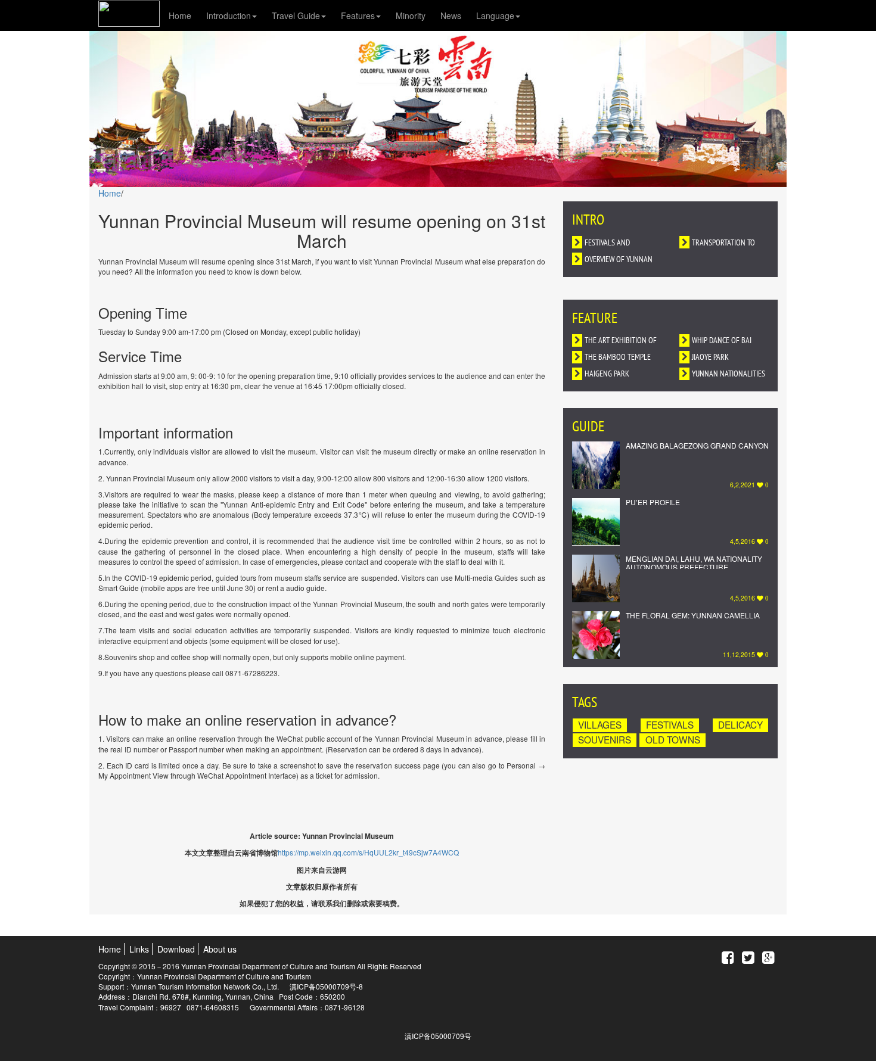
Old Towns (672, 739)
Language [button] (495, 15)
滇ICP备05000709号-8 (326, 986)
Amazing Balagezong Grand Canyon (697, 445)
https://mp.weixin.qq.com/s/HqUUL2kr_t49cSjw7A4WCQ (368, 852)
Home (180, 15)
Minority (410, 15)
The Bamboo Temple (618, 358)
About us (220, 949)
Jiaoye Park (710, 358)
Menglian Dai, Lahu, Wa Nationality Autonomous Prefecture (694, 562)
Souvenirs (604, 739)
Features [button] (358, 15)
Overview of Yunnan (619, 260)
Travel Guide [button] (296, 15)
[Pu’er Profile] (596, 522)
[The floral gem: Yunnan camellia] (596, 635)
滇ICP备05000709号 (438, 1036)
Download (176, 949)
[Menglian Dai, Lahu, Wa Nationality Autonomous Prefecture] (596, 578)
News (450, 15)
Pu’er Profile (653, 502)
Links (139, 949)
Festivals (670, 724)
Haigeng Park (607, 374)
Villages (600, 724)
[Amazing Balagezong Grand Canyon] (596, 465)
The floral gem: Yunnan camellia (693, 615)
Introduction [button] (228, 15)
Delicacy (740, 724)
